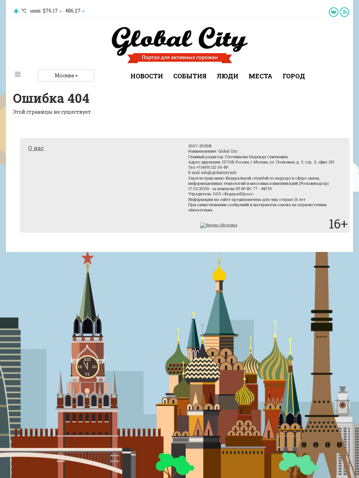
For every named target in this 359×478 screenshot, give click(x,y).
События (189, 76)
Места (260, 76)
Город (294, 76)
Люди (227, 76)
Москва (65, 75)
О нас (36, 148)
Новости (146, 76)
